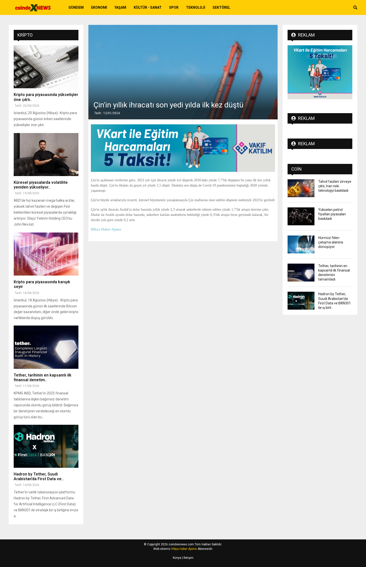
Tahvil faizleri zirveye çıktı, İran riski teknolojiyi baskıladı (334, 186)
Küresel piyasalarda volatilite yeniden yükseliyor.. (41, 184)
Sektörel (221, 7)
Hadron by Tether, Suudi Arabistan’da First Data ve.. (38, 476)
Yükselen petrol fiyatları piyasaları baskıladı (332, 214)
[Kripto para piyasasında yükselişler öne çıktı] (46, 66)
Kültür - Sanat (148, 7)
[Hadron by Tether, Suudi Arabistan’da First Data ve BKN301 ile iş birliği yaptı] (46, 446)
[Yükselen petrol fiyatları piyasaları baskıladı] (301, 216)
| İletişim (187, 558)
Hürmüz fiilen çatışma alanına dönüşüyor (330, 242)
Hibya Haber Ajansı (184, 549)
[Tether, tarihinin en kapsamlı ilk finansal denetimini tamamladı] (46, 347)
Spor (174, 7)
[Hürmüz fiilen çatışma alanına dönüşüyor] (301, 244)
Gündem (76, 7)
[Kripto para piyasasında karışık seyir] (46, 254)
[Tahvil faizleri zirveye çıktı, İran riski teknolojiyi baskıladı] (301, 188)
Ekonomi (99, 7)
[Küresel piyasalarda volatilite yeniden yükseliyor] (46, 154)
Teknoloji (195, 7)
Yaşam (120, 7)
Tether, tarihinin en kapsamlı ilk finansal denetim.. (42, 377)
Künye (177, 558)
